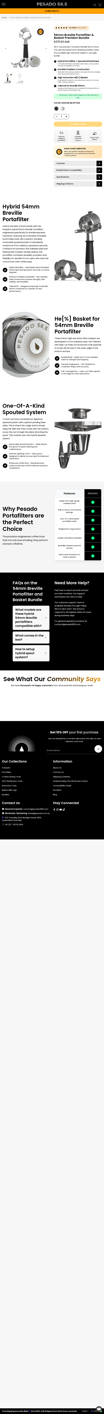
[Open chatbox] (99, 1409)
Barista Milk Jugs (9, 790)
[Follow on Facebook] (54, 809)
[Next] (46, 48)
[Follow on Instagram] (57, 809)
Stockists (57, 790)
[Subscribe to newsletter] (98, 749)
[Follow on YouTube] (60, 809)
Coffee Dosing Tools (11, 776)
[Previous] (6, 48)
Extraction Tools (9, 785)
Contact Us (58, 772)
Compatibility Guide (62, 785)
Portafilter (6, 772)
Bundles (5, 794)
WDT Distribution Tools (12, 781)
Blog (55, 794)
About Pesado (96, 3)
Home (4, 17)
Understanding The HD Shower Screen (70, 781)
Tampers (6, 767)
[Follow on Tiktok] (64, 809)
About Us (57, 767)
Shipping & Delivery (61, 776)
